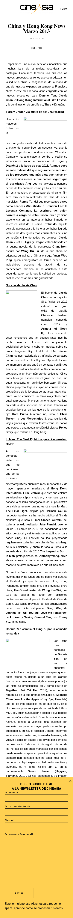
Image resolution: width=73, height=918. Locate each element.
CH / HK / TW (37, 38)
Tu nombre (11, 792)
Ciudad (9, 820)
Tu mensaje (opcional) (19, 834)
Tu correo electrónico (18, 806)
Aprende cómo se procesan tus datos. (38, 908)
